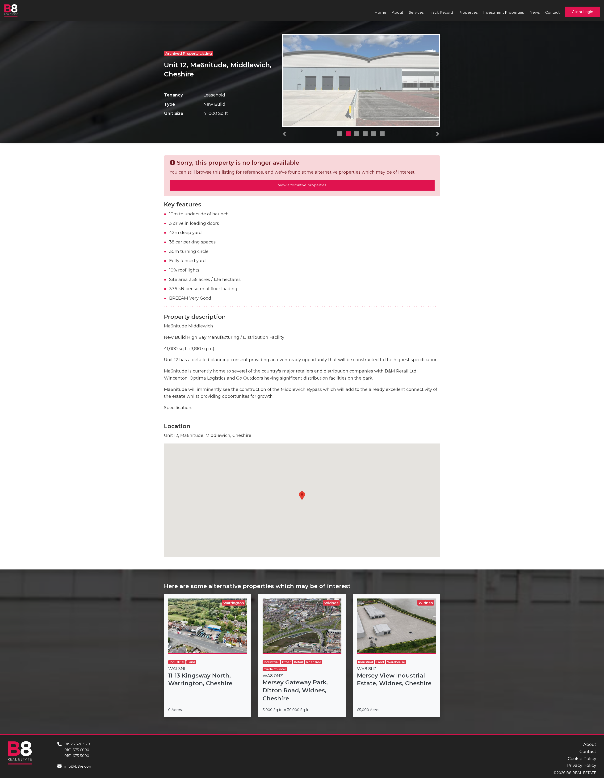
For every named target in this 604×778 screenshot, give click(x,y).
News (534, 12)
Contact (552, 12)
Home (380, 12)
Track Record (441, 12)
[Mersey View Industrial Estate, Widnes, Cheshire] (396, 655)
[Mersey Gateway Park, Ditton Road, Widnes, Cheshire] (302, 655)
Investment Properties (503, 12)
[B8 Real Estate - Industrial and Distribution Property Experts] (11, 10)
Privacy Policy (581, 765)
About (397, 12)
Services (416, 12)
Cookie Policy (582, 758)
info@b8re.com (78, 766)
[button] (284, 134)
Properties (468, 12)
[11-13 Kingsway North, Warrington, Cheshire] (207, 655)
